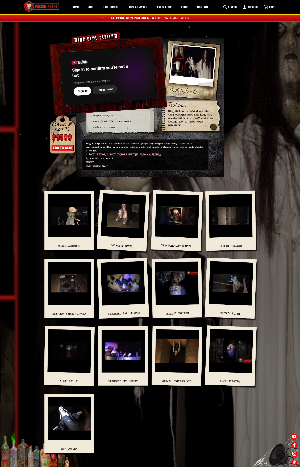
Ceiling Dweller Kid (176, 381)
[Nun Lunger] (69, 420)
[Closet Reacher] (230, 218)
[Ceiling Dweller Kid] (177, 353)
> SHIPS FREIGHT (102, 115)
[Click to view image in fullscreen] (192, 67)
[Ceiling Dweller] (176, 285)
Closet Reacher (231, 245)
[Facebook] (294, 445)
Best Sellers (164, 7)
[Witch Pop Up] (69, 353)
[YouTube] (294, 437)
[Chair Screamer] (69, 217)
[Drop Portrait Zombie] (177, 217)
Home (75, 7)
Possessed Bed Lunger (123, 381)
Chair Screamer (69, 245)
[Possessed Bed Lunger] (123, 352)
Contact (202, 7)
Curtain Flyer (230, 313)
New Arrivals (138, 7)
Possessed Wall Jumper (124, 313)
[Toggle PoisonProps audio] (278, 452)
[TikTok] (294, 462)
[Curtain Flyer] (231, 285)
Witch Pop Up (69, 381)
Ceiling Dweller (177, 313)
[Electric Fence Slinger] (69, 285)
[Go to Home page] (41, 7)
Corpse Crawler (122, 246)
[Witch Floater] (231, 352)
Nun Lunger (69, 448)
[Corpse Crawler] (123, 217)
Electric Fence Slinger (69, 313)
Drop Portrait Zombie (176, 246)
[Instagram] (294, 454)
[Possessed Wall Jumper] (123, 285)
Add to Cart (63, 147)
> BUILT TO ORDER (103, 127)
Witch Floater (230, 381)
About (185, 7)
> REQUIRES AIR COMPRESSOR (111, 121)
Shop (91, 7)
